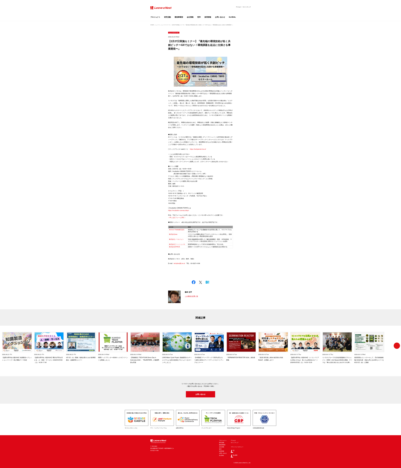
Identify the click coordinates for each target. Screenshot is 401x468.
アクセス (238, 7)
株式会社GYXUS (174, 247)
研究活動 (167, 17)
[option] (17, 346)
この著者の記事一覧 (191, 296)
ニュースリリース (173, 32)
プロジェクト (155, 17)
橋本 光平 (188, 292)
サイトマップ (247, 7)
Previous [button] (4, 346)
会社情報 (190, 17)
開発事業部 (179, 17)
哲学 (199, 17)
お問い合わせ (220, 17)
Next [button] (397, 346)
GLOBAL (232, 17)
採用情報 (207, 17)
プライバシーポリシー (237, 447)
